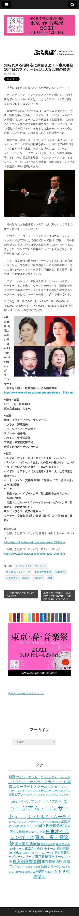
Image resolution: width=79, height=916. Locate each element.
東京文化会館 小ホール (40, 848)
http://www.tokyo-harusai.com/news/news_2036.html (34, 553)
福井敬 (26, 578)
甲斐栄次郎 (12, 578)
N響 (12, 776)
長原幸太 (49, 871)
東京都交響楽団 (42, 571)
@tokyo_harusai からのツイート (26, 693)
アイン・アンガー (28, 777)
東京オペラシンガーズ (18, 571)
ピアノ (19, 794)
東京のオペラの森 (35, 831)
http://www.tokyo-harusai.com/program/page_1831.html (39, 392)
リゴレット (20, 817)
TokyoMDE (38, 911)
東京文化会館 (48, 844)
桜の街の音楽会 (32, 866)
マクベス (24, 801)
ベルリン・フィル (34, 794)
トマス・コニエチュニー (36, 790)
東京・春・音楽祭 (39, 840)
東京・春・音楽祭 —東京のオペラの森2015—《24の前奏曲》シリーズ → (57, 595)
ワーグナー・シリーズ (38, 821)
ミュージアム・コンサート (39, 807)
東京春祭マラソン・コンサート (37, 852)
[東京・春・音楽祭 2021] (39, 23)
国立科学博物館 (51, 825)
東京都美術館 (52, 861)
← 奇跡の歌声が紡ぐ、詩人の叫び (20, 594)
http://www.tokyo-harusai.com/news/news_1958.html (34, 542)
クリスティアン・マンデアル (31, 565)
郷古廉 (31, 872)
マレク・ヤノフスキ (46, 801)
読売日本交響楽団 (18, 871)
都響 (49, 578)
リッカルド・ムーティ (49, 816)
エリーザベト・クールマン (33, 786)
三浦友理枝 (55, 821)
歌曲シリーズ (50, 866)
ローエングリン (17, 821)
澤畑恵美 (60, 571)
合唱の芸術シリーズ (25, 826)
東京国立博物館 (27, 843)
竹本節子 (38, 578)
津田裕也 (65, 866)
